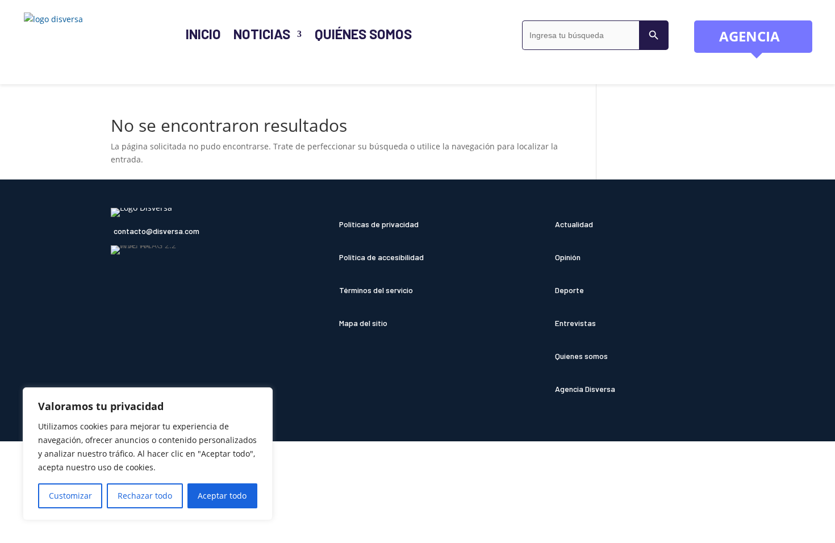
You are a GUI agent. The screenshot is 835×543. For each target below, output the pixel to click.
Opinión (568, 257)
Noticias (261, 34)
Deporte (569, 290)
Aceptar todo (222, 495)
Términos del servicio (376, 290)
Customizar (70, 495)
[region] (148, 453)
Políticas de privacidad (379, 224)
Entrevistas (575, 323)
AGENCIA (765, 40)
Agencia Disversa (585, 389)
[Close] (261, 397)
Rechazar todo (145, 495)
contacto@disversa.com (156, 231)
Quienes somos (581, 356)
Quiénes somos (363, 34)
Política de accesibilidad (381, 257)
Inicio (203, 34)
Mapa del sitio (363, 323)
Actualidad (574, 224)
